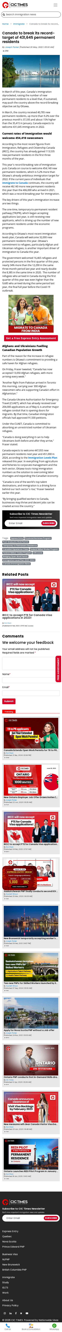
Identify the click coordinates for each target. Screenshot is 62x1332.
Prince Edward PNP (13, 1246)
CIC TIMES (17, 1320)
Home (5, 23)
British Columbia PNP (14, 1269)
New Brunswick (11, 1264)
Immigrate (19, 23)
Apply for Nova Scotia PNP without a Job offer (29, 1030)
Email (6, 687)
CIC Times (10, 1080)
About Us (7, 1300)
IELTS (5, 1287)
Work (5, 1292)
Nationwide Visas (48, 1320)
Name (6, 674)
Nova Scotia (9, 1241)
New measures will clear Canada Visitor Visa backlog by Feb (29, 616)
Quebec (7, 1236)
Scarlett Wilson (12, 894)
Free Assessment (58, 669)
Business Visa (10, 1254)
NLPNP (6, 1259)
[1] (4, 14)
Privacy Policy (10, 1305)
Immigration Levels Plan (42, 457)
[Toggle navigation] (55, 5)
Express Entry (10, 1231)
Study (5, 1282)
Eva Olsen (7, 623)
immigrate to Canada (15, 182)
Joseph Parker (12, 47)
